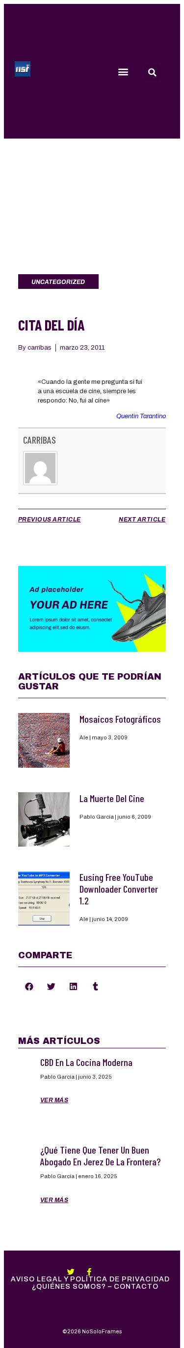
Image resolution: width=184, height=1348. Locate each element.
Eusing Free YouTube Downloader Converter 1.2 (118, 888)
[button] (123, 71)
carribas (39, 440)
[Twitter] (71, 1272)
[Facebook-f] (89, 1272)
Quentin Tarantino (141, 416)
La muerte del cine (111, 798)
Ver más (54, 1100)
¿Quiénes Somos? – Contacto (95, 1286)
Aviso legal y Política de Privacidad (90, 1279)
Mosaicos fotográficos (120, 719)
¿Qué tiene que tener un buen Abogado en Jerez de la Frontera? (100, 1155)
